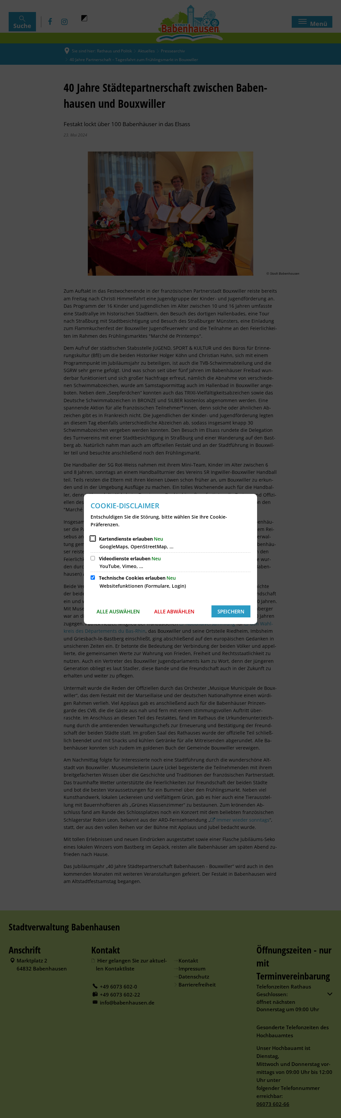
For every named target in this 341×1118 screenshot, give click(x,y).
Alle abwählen (174, 611)
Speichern (230, 611)
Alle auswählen (118, 611)
